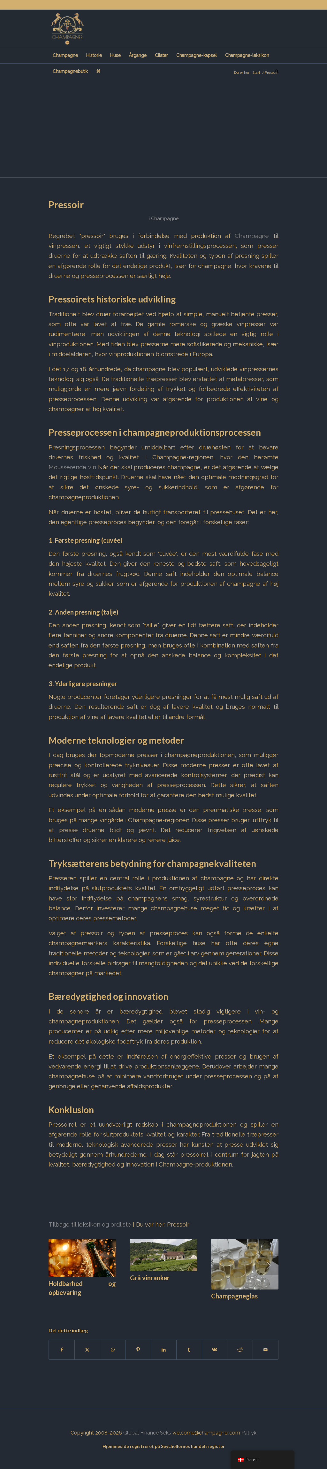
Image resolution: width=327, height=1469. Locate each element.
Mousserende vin (72, 467)
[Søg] (274, 71)
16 (130, 1306)
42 (263, 1306)
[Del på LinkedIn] (163, 1349)
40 (253, 1306)
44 (273, 1306)
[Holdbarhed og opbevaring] (82, 1258)
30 (202, 1306)
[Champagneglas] (244, 1264)
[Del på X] (87, 1349)
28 (191, 1306)
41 (258, 1306)
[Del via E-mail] (265, 1349)
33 (217, 1306)
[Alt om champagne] (67, 28)
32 (212, 1306)
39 (248, 1306)
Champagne (165, 218)
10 (99, 1306)
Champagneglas (234, 1296)
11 (105, 1306)
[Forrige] (58, 1265)
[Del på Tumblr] (189, 1349)
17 (135, 1306)
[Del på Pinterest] (138, 1349)
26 (181, 1306)
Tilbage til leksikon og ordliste (90, 1224)
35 (227, 1306)
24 (171, 1306)
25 (176, 1306)
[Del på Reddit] (240, 1349)
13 (115, 1306)
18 (140, 1306)
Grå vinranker (150, 1278)
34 (222, 1306)
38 (242, 1306)
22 (161, 1306)
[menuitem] (65, 55)
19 (145, 1306)
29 (196, 1306)
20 (150, 1306)
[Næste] (268, 1265)
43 (268, 1306)
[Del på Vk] (214, 1349)
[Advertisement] (163, 129)
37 (237, 1306)
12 (110, 1306)
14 (120, 1306)
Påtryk (248, 1433)
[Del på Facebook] (61, 1349)
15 (125, 1306)
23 (166, 1306)
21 (156, 1306)
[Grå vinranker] (163, 1255)
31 (207, 1306)
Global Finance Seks (147, 1433)
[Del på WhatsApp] (112, 1349)
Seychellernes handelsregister (193, 1446)
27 (186, 1306)
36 (232, 1306)
